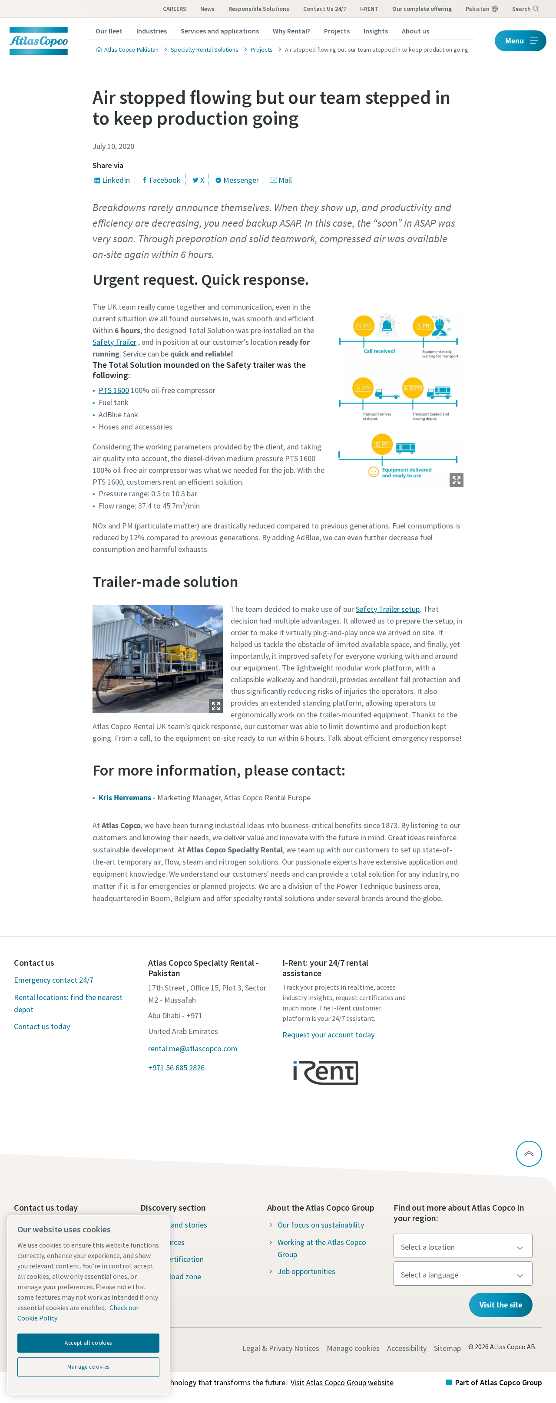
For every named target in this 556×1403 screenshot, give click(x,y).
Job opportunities (306, 1271)
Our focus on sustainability (321, 1225)
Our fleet (109, 30)
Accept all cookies (88, 1343)
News (207, 9)
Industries (151, 30)
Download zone (176, 1276)
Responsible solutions (258, 9)
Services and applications (220, 30)
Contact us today (42, 1026)
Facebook (165, 180)
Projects (337, 30)
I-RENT (369, 9)
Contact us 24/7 (324, 9)
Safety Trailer (114, 342)
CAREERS (174, 9)
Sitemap (447, 1348)
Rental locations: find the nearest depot (68, 1003)
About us (415, 30)
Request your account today (328, 1035)
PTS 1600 (114, 390)
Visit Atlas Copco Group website (342, 1382)
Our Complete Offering (422, 9)
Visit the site (501, 1305)
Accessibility (407, 1348)
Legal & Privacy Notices (280, 1348)
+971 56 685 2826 (176, 1068)
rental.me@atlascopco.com (193, 1048)
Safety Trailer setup (388, 609)
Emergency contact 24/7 (53, 980)
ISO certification (177, 1259)
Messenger (241, 180)
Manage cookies (353, 1348)
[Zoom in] (398, 393)
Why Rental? (291, 30)
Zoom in (456, 480)
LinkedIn (116, 180)
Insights (376, 30)
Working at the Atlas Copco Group (322, 1248)
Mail (285, 180)
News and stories (179, 1225)
